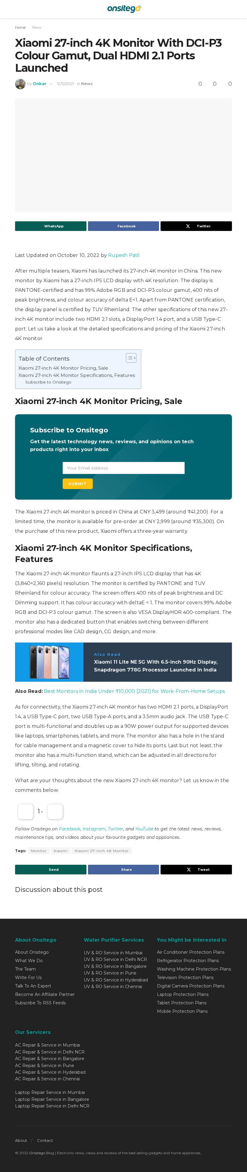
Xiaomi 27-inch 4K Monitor (102, 850)
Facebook (69, 829)
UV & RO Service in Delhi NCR (115, 959)
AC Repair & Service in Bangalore (49, 1058)
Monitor (39, 850)
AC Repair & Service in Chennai (47, 1079)
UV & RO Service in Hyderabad (116, 980)
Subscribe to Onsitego (48, 382)
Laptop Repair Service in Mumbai (50, 1092)
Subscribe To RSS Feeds (40, 1003)
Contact (45, 1140)
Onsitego (37, 1153)
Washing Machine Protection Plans (194, 969)
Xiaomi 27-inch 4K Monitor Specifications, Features (76, 375)
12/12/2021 (65, 83)
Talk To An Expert (33, 986)
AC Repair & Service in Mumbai (47, 1045)
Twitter (115, 829)
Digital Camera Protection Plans (190, 986)
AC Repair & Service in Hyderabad (50, 1072)
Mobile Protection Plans (182, 1011)
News (36, 27)
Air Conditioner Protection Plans (190, 952)
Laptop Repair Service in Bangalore (52, 1099)
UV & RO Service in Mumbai (113, 953)
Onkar (39, 83)
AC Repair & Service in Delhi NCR (50, 1052)
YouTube (144, 829)
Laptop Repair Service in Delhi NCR (52, 1106)
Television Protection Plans (185, 977)
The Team (25, 969)
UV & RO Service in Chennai (113, 986)
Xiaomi (61, 850)
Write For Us (28, 977)
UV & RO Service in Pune (110, 973)
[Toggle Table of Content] (128, 358)
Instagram (94, 829)
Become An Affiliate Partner (45, 994)
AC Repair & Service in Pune (44, 1065)
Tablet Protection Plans (181, 1003)
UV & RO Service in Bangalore (115, 966)
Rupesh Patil (124, 255)
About (21, 1140)
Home (20, 27)
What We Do (29, 960)
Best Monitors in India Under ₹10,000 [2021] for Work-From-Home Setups (134, 691)
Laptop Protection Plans (182, 994)
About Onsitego (32, 952)
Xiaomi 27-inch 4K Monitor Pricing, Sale (63, 368)
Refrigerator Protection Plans (188, 960)
